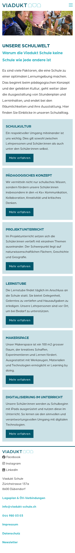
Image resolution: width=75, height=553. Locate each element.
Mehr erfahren (20, 158)
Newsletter (10, 542)
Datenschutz (11, 533)
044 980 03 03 (12, 515)
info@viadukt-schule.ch (19, 506)
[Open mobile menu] (71, 5)
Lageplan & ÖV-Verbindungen (23, 498)
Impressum (10, 524)
